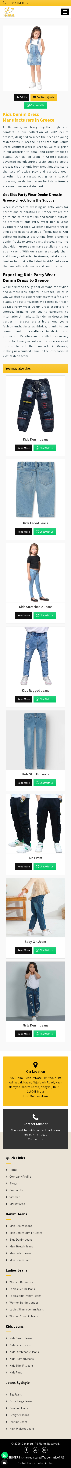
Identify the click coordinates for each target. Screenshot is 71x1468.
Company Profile (20, 1176)
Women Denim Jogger (23, 1302)
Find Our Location (35, 1096)
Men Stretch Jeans (21, 1246)
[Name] (65, 12)
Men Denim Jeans (20, 1226)
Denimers (27, 1443)
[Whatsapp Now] (4, 1455)
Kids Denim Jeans (20, 1338)
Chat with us (37, 105)
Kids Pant (15, 1372)
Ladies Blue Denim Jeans (25, 1295)
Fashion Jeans (18, 1421)
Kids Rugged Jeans (21, 1358)
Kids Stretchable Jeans (24, 1352)
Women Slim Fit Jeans (23, 1316)
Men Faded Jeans (20, 1253)
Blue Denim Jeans (20, 1239)
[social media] (26, 1450)
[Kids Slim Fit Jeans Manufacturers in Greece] (35, 740)
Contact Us (35, 1139)
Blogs (13, 1183)
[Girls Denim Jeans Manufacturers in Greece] (35, 991)
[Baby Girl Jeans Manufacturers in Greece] (35, 907)
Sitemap (14, 1197)
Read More (24, 448)
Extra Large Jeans (20, 1401)
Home (13, 1169)
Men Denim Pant (20, 1260)
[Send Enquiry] (35, 58)
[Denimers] (9, 11)
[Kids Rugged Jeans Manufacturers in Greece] (35, 656)
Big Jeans (15, 1394)
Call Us (23, 97)
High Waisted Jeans (21, 1428)
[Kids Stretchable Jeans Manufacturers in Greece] (35, 572)
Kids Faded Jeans (20, 1345)
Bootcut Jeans (18, 1408)
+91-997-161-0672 (17, 3)
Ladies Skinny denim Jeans (26, 1309)
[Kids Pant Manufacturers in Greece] (35, 824)
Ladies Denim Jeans (22, 1289)
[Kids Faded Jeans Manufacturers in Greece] (35, 489)
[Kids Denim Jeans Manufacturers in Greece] (35, 405)
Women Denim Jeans (23, 1282)
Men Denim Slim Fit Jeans (25, 1232)
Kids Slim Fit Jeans (21, 1365)
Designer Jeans (19, 1415)
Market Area (17, 1203)
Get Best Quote (45, 97)
